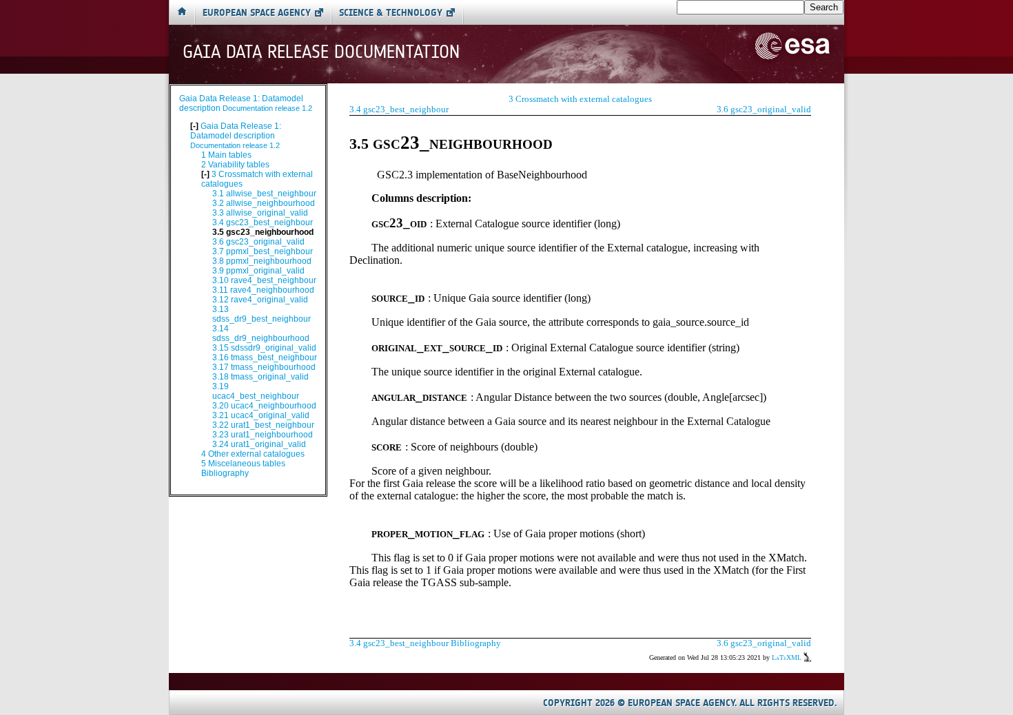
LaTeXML (788, 657)
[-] (195, 126)
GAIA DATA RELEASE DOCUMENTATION (321, 52)
